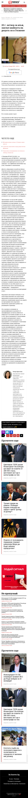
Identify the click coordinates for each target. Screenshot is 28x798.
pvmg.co (14, 796)
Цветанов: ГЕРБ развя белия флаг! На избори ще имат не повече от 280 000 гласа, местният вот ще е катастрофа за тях (13, 469)
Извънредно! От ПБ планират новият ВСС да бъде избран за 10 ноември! (13, 598)
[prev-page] (2, 11)
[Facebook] (7, 435)
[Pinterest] (11, 435)
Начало (3, 17)
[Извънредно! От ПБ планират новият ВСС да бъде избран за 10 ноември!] (14, 662)
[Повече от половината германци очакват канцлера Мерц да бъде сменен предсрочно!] (14, 528)
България (8, 17)
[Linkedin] (18, 435)
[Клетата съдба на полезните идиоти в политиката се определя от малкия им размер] (14, 736)
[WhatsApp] (14, 435)
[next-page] (26, 11)
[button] (25, 2)
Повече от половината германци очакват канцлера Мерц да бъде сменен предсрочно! (13, 544)
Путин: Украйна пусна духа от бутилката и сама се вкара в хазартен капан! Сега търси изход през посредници (13, 642)
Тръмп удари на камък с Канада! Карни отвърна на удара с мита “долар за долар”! (12, 507)
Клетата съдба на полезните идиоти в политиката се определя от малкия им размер (12, 611)
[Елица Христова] (7, 393)
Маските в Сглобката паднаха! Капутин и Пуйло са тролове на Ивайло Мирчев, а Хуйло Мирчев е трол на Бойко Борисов (14, 10)
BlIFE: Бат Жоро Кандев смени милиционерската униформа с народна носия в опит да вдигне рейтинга (12, 636)
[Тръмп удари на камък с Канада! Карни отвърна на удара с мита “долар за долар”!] (14, 491)
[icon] (3, 432)
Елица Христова (7, 76)
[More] (21, 435)
